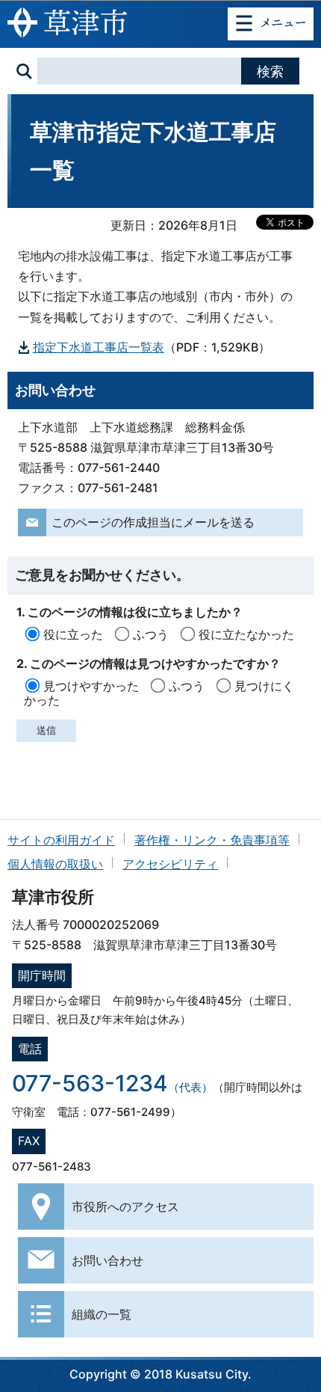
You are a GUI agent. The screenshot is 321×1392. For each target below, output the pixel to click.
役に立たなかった (246, 634)
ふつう (151, 634)
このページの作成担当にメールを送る (153, 522)
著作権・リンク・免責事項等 (212, 840)
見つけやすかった (91, 685)
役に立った (73, 634)
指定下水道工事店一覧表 (98, 347)
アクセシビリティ (170, 863)
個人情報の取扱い (55, 863)
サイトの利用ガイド (61, 840)
